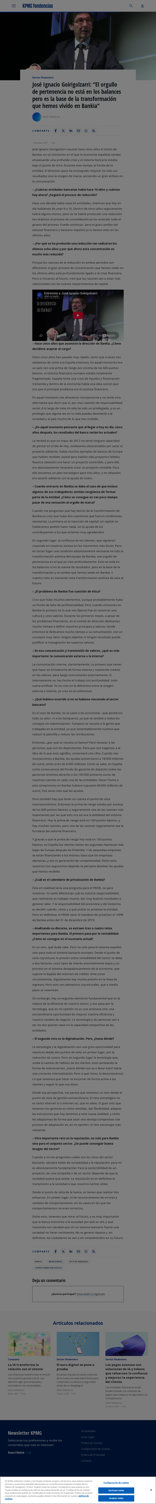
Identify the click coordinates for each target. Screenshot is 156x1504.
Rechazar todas (116, 1490)
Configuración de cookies (116, 1482)
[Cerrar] (151, 1490)
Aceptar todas (116, 1498)
